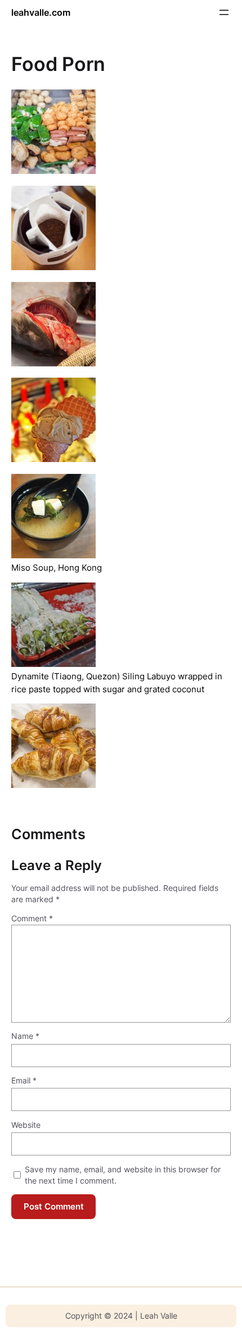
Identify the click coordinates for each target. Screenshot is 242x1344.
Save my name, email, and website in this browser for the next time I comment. (123, 1174)
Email (24, 1080)
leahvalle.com (40, 12)
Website (26, 1125)
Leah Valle (158, 1315)
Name (25, 1036)
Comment (32, 918)
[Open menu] (224, 12)
